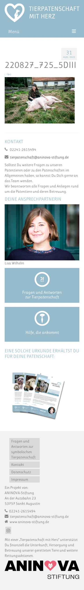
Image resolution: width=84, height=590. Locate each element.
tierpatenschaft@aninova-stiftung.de (39, 157)
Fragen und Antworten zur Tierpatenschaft (42, 294)
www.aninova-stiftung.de (29, 522)
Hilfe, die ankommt (42, 332)
